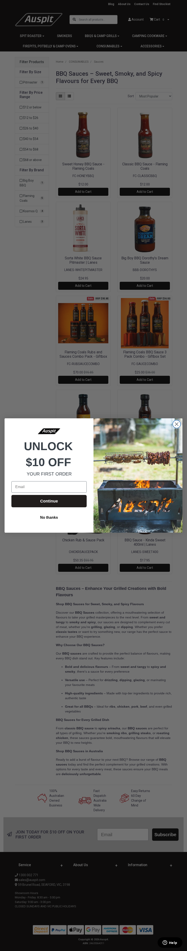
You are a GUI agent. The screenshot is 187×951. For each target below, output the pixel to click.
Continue (49, 501)
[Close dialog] (177, 424)
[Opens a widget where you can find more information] (169, 943)
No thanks (49, 517)
